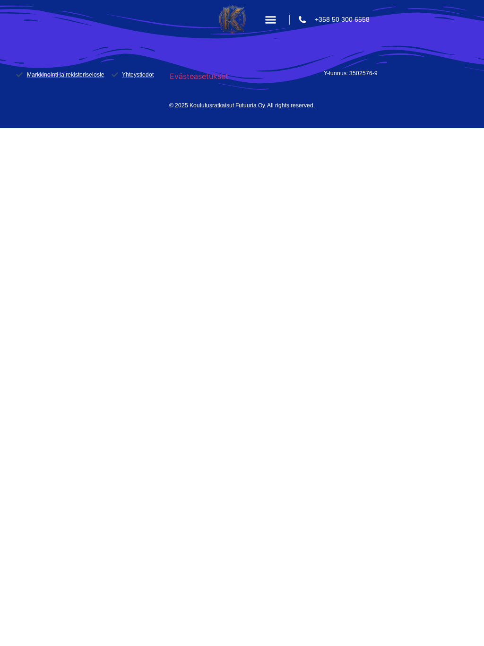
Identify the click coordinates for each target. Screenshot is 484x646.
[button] (271, 20)
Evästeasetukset (199, 76)
